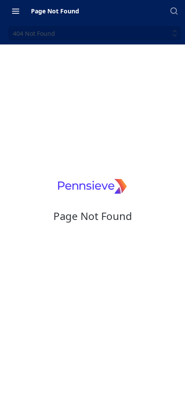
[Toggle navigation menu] (15, 11)
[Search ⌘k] (174, 11)
